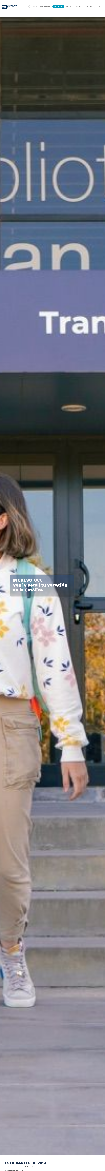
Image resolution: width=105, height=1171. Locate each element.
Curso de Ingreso (8, 13)
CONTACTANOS (46, 6)
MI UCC (98, 6)
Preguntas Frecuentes (81, 13)
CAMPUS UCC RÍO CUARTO (74, 6)
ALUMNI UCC (88, 6)
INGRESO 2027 (58, 6)
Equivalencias (34, 13)
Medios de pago (46, 13)
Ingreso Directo (22, 13)
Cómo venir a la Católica (62, 13)
